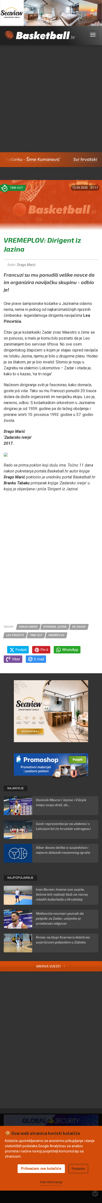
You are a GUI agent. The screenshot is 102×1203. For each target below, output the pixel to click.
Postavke (78, 1169)
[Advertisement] (51, 99)
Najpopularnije (20, 878)
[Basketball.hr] (39, 38)
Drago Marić (26, 265)
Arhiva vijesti (48, 966)
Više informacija (51, 1182)
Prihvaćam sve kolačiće (41, 1168)
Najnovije (15, 788)
